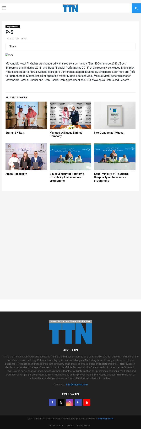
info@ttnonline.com (77, 384)
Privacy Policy (83, 425)
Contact (70, 425)
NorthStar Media (105, 419)
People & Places (13, 27)
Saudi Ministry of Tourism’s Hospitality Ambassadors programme (67, 177)
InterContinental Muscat (109, 132)
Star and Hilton (15, 132)
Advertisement (56, 425)
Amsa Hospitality (16, 173)
